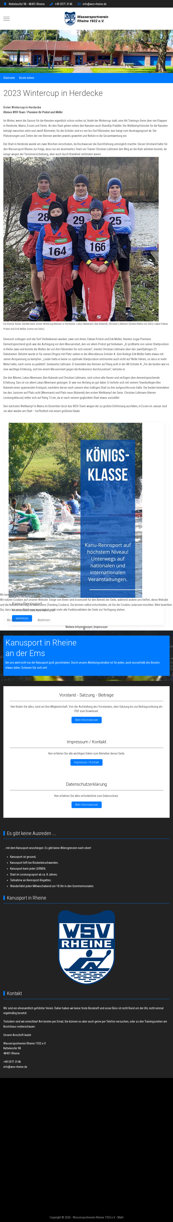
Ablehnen (44, 620)
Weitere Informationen (78, 627)
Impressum (101, 627)
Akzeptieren (15, 620)
